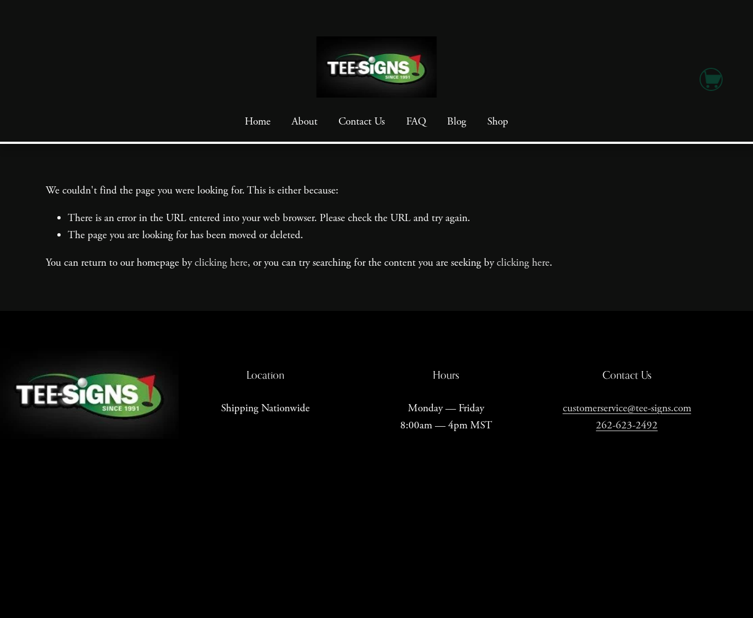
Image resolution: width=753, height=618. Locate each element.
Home (258, 121)
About (305, 121)
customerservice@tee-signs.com (627, 408)
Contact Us (361, 121)
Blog (456, 121)
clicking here (221, 263)
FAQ (416, 121)
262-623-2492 (627, 425)
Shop (497, 121)
